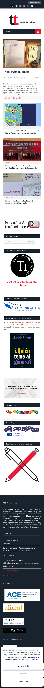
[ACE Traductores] (22, 19)
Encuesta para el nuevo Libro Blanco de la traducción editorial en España (20, 202)
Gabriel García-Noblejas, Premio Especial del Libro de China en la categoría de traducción (21, 167)
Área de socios (34, 3)
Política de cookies (32, 659)
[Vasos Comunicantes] (22, 54)
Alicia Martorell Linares (25, 325)
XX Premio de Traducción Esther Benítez (21, 323)
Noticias (38, 78)
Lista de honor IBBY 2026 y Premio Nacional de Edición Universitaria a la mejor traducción (22, 132)
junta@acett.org (8, 575)
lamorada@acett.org (10, 571)
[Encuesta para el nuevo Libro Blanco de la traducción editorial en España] (22, 185)
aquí (27, 93)
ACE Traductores (9, 78)
